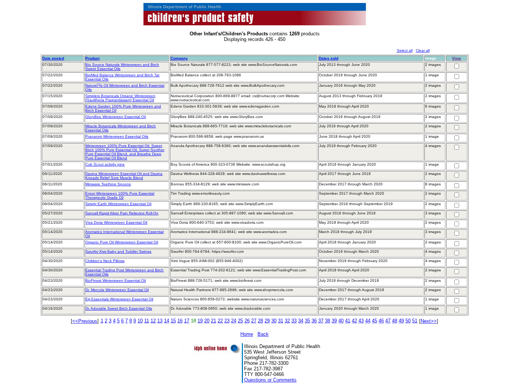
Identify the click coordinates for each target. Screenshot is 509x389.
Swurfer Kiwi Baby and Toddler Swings (118, 251)
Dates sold (328, 58)
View (456, 58)
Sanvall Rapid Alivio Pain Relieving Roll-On (121, 213)
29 (267, 320)
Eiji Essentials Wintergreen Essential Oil (119, 299)
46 (381, 320)
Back (263, 334)
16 (180, 320)
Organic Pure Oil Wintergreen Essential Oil (121, 242)
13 (159, 320)
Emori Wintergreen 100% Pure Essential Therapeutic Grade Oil (119, 195)
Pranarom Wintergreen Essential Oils (116, 136)
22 (220, 320)
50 (408, 320)
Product (92, 58)
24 (233, 320)
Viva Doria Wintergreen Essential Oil (116, 222)
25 (240, 320)
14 (166, 320)
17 (186, 320)
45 (374, 320)
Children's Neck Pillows (104, 261)
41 (347, 320)
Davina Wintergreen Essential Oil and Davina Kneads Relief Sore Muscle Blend (123, 176)
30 (273, 320)
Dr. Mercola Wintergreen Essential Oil (117, 290)
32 (287, 320)
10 (140, 320)
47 (388, 320)
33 (294, 320)
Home (246, 334)
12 (153, 320)
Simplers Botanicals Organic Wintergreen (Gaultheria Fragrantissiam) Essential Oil (120, 98)
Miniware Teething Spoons (108, 184)
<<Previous (84, 321)
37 (320, 320)
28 (260, 320)
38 (327, 320)
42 (354, 320)
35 (307, 320)
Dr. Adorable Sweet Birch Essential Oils (118, 308)
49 (401, 320)
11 (146, 320)
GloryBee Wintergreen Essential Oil (115, 117)
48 (394, 320)
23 (227, 320)
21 (213, 320)
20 (206, 320)
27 (253, 320)
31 (280, 320)
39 (334, 320)
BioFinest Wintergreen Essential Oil (115, 280)
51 (414, 320)
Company (179, 58)
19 (200, 320)
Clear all (423, 50)
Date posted (53, 58)
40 (341, 320)
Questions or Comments (270, 380)
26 (247, 320)
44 (367, 320)
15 (173, 320)
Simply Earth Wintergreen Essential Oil (118, 204)
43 (361, 320)
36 (314, 320)
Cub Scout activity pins (104, 164)
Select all (404, 50)
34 (300, 320)
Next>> (429, 321)
